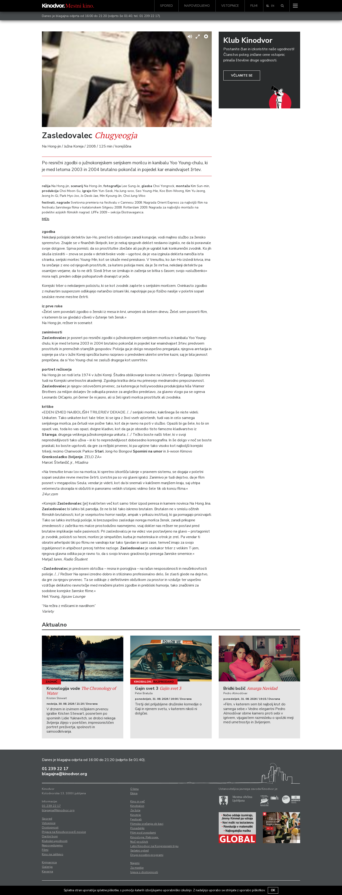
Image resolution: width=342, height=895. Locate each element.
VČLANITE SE (241, 75)
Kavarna (47, 871)
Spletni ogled (139, 850)
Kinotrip (135, 815)
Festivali (136, 819)
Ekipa (133, 793)
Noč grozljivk (139, 842)
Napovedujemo (197, 5)
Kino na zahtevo (52, 854)
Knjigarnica (49, 862)
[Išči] (282, 6)
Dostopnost (50, 827)
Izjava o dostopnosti (144, 872)
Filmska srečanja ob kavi (146, 824)
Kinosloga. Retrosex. (144, 837)
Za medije (137, 868)
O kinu (134, 789)
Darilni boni (50, 836)
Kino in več (137, 801)
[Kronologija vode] (82, 658)
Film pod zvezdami (143, 833)
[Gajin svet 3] (171, 658)
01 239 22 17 (149, 16)
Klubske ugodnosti (54, 841)
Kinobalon (142, 682)
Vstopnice (230, 5)
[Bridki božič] (259, 658)
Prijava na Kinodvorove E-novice (64, 832)
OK (273, 890)
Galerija (47, 867)
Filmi (254, 5)
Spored (166, 5)
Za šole (135, 810)
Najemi (135, 863)
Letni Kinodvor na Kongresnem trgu (154, 846)
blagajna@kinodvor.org (64, 774)
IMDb (45, 219)
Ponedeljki (137, 828)
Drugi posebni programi (146, 855)
